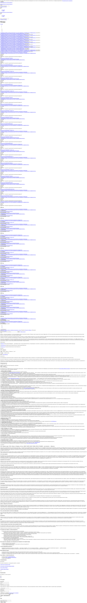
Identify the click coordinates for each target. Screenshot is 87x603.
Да (0, 576)
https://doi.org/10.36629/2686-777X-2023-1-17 (7, 110)
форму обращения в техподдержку (11, 557)
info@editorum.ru (5, 354)
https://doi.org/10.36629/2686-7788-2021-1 (6, 290)
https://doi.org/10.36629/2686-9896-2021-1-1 (6, 156)
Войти (18, 331)
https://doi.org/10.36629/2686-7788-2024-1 (6, 97)
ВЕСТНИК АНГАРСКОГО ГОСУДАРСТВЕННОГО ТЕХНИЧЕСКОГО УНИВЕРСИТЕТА (14, 34)
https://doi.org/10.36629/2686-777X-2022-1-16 (7, 130)
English (3, 10)
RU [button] (0, 8)
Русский (3, 15)
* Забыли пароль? (23, 331)
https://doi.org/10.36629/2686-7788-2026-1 (6, 58)
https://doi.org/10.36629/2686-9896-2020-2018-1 (7, 189)
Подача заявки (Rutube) (4, 567)
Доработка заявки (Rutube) (4, 569)
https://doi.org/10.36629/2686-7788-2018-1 (6, 195)
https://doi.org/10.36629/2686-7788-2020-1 (6, 301)
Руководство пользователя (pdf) (5, 564)
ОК (9, 594)
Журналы (1, 2)
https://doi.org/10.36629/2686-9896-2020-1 (6, 182)
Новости (11, 2)
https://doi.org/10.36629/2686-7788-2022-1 (6, 136)
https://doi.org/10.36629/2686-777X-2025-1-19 (7, 71)
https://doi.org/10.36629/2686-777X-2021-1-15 (7, 149)
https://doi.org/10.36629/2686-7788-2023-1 (6, 117)
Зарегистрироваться (6, 595)
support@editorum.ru (12, 556)
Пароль (1, 601)
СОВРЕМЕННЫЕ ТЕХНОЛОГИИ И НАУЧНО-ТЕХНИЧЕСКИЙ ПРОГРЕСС (12, 33)
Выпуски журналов (6, 2)
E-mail (1, 589)
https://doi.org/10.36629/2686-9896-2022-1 (6, 143)
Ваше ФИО (2, 581)
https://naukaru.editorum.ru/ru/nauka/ (64, 368)
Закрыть (2, 595)
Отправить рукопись (3, 6)
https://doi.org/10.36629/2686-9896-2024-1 (6, 245)
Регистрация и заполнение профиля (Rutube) (7, 566)
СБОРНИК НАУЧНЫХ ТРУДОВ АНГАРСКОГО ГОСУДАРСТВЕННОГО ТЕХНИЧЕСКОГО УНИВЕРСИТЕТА (18, 32)
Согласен (2, 1)
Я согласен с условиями (5, 592)
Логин (1, 600)
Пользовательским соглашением (67, 0)
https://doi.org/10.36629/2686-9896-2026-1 (6, 64)
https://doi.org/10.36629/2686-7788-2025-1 (6, 77)
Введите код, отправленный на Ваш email (6, 593)
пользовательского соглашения (13, 592)
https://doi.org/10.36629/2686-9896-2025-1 (6, 84)
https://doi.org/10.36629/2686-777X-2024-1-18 (7, 237)
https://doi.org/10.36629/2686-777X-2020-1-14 (7, 169)
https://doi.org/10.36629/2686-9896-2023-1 (6, 123)
